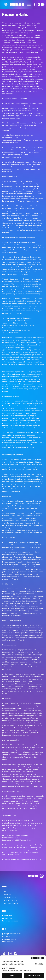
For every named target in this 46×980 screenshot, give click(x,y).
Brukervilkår (7, 916)
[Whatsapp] (41, 876)
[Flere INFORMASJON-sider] (17, 903)
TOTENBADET (17, 4)
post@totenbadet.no (10, 838)
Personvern (7, 918)
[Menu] (29, 4)
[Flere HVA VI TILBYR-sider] (16, 900)
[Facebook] (15, 953)
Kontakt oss (33, 875)
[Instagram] (10, 953)
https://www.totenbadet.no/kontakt (15, 835)
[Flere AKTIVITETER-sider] (15, 897)
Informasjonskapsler (11, 921)
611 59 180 (39, 4)
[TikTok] (4, 953)
